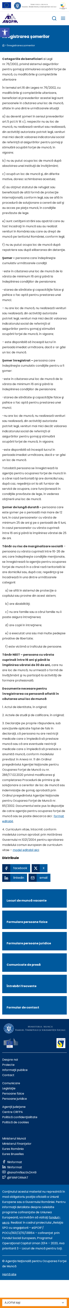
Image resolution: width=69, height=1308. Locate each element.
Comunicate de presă (24, 965)
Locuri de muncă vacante (27, 900)
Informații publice (15, 1070)
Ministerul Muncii (14, 1138)
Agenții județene (14, 1107)
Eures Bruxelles (13, 1154)
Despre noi (10, 1059)
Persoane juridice (14, 1099)
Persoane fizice (13, 1093)
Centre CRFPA (12, 1112)
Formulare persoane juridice (29, 943)
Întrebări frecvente (21, 986)
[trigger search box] (54, 18)
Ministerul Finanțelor (16, 1144)
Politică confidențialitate (19, 1117)
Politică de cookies (15, 1122)
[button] (5, 32)
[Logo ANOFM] (10, 18)
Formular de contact (23, 1007)
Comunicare (11, 1083)
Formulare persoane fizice (27, 922)
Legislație (8, 1088)
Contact (8, 1075)
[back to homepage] (3, 45)
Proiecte (8, 1065)
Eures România (13, 1149)
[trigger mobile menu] (63, 18)
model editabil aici (26, 850)
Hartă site (9, 1274)
